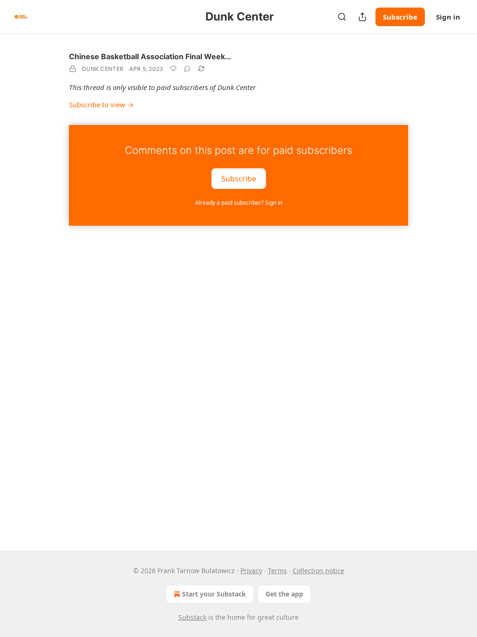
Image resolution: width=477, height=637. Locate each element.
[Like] (173, 68)
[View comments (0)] (187, 68)
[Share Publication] (362, 16)
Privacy (251, 570)
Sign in (448, 16)
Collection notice (318, 570)
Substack (192, 617)
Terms (277, 570)
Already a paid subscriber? (238, 203)
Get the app (284, 593)
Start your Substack (214, 593)
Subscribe (400, 16)
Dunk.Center (102, 68)
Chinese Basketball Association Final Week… (150, 56)
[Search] (342, 16)
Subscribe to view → (101, 104)
